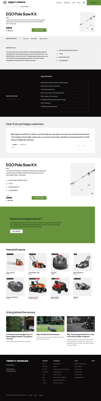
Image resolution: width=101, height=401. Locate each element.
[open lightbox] (92, 30)
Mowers (55, 366)
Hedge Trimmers (57, 374)
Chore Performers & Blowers (60, 377)
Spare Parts (45, 372)
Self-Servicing (78, 369)
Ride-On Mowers (57, 363)
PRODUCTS (7, 6)
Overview (25, 38)
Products (59, 2)
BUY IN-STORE (39, 30)
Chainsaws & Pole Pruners (59, 380)
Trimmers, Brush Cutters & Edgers (61, 369)
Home (44, 363)
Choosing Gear (78, 374)
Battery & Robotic (15, 6)
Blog (44, 377)
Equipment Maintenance (80, 363)
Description (34, 38)
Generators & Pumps (58, 383)
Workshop (67, 2)
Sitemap (41, 395)
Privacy (30, 395)
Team (73, 2)
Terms (35, 395)
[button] (83, 22)
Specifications (43, 38)
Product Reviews (78, 372)
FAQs (44, 380)
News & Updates (78, 366)
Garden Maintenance (79, 377)
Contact (45, 383)
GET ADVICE (16, 231)
